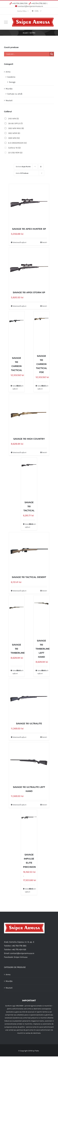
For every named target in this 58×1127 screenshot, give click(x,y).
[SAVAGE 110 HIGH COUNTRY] (29, 414)
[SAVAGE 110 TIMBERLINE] (17, 620)
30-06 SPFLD (15, 123)
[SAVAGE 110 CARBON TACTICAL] (17, 333)
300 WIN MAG (16, 128)
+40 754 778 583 (19, 946)
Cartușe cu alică (14, 94)
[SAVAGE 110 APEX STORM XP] (29, 268)
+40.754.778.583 (38, 3)
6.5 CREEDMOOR (17, 143)
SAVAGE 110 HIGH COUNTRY (29, 439)
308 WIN (14, 138)
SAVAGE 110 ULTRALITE (29, 723)
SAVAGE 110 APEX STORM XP (29, 292)
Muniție (9, 88)
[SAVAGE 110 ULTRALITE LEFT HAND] (29, 762)
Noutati (9, 100)
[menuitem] (23, 11)
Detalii (44, 242)
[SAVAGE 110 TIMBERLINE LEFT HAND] (42, 616)
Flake (37, 1051)
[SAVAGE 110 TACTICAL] (29, 477)
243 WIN (13, 118)
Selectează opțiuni (19, 242)
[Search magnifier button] (51, 54)
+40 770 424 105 (19, 949)
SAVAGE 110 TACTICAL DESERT (29, 577)
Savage (12, 82)
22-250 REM (15, 152)
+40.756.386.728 (20, 3)
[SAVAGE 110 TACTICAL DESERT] (29, 552)
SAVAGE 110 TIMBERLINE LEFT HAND (43, 648)
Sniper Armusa (20, 957)
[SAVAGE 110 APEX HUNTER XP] (29, 204)
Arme (8, 72)
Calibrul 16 (14, 148)
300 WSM (14, 133)
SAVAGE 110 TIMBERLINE (18, 648)
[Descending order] (41, 166)
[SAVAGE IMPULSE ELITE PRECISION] (29, 830)
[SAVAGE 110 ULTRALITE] (29, 699)
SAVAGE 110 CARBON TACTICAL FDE (41, 364)
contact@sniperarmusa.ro (30, 6)
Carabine (11, 77)
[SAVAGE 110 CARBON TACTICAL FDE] (42, 331)
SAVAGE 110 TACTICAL (29, 506)
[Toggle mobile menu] (6, 22)
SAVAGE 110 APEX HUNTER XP (29, 229)
